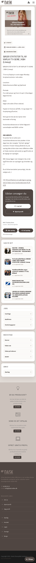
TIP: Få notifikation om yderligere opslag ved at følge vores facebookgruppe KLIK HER (17, 182)
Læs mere (17, 407)
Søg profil (7, 509)
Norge (6, 536)
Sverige (6, 531)
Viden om (8, 346)
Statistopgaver (10, 325)
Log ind (19, 206)
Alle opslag (11, 230)
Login (5, 527)
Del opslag (26, 230)
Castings (8, 314)
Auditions (8, 319)
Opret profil (19, 212)
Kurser (7, 340)
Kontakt (6, 522)
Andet (7, 357)
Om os (6, 500)
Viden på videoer (10, 351)
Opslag (7, 372)
